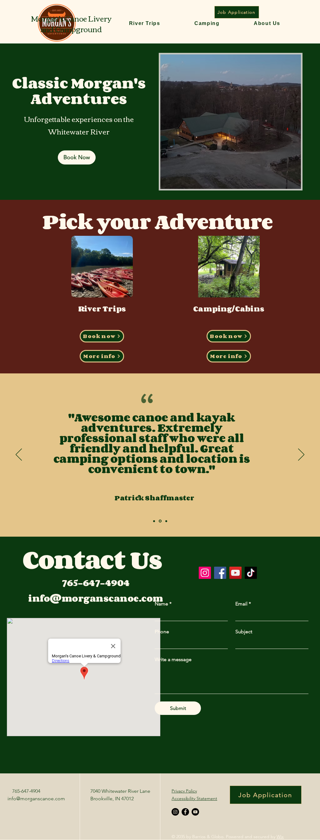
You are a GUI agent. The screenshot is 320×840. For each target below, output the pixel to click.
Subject (243, 632)
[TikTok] (251, 573)
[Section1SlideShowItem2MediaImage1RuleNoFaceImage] (160, 521)
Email (243, 604)
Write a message (173, 659)
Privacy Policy (184, 791)
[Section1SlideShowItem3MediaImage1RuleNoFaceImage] (166, 521)
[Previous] (19, 455)
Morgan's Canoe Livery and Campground (71, 23)
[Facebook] (220, 573)
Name (163, 604)
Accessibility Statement (194, 798)
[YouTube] (235, 573)
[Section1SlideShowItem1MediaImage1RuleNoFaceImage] (154, 521)
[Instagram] (205, 573)
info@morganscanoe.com (36, 799)
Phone (162, 632)
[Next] (301, 455)
